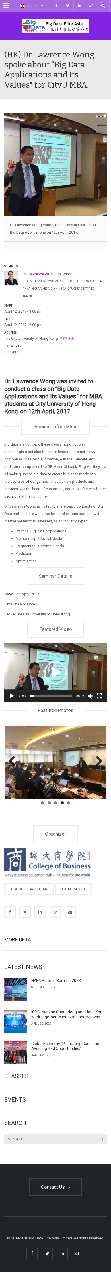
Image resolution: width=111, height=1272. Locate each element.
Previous (14, 761)
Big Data (11, 352)
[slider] (51, 696)
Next (97, 761)
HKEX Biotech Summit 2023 (56, 980)
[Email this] (70, 912)
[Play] (12, 696)
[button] (55, 672)
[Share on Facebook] (10, 912)
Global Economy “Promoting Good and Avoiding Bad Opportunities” (65, 1046)
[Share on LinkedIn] (40, 912)
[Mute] (90, 696)
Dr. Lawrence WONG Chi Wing (47, 274)
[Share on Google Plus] (55, 912)
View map (66, 338)
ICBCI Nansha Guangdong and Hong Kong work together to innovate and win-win (68, 1014)
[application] (55, 672)
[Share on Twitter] (25, 912)
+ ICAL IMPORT (73, 889)
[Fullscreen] (99, 696)
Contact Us (54, 1187)
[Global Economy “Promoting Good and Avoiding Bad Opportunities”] (15, 1052)
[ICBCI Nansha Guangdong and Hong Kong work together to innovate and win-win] (15, 1021)
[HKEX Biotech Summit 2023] (15, 989)
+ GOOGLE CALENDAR (29, 889)
